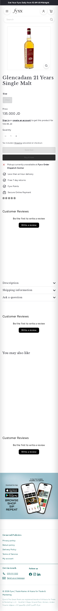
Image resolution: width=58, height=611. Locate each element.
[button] (9, 198)
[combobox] (29, 19)
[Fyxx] (17, 11)
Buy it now (29, 157)
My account (8, 558)
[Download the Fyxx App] (29, 496)
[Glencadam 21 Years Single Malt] (21, 380)
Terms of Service (10, 554)
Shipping (18, 143)
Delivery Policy (9, 549)
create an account (22, 120)
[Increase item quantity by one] (16, 136)
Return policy (9, 545)
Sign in (6, 120)
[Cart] (51, 11)
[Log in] (43, 11)
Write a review (29, 225)
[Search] (51, 19)
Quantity (7, 130)
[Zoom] (46, 65)
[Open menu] (7, 11)
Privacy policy (9, 540)
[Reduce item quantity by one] (5, 136)
